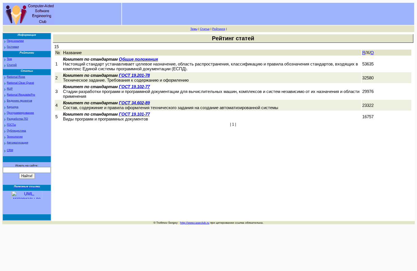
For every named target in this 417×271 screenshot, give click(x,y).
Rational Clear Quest (20, 82)
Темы (193, 28)
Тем (9, 58)
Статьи (205, 28)
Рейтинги (218, 28)
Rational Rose (16, 76)
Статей (12, 64)
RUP (10, 88)
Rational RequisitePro (21, 94)
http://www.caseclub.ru (194, 222)
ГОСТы (11, 124)
